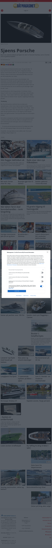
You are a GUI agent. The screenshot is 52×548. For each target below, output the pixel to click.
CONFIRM (17, 291)
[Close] (48, 252)
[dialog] (26, 274)
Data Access (26, 295)
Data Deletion (19, 295)
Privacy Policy (33, 295)
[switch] (41, 272)
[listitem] (26, 269)
